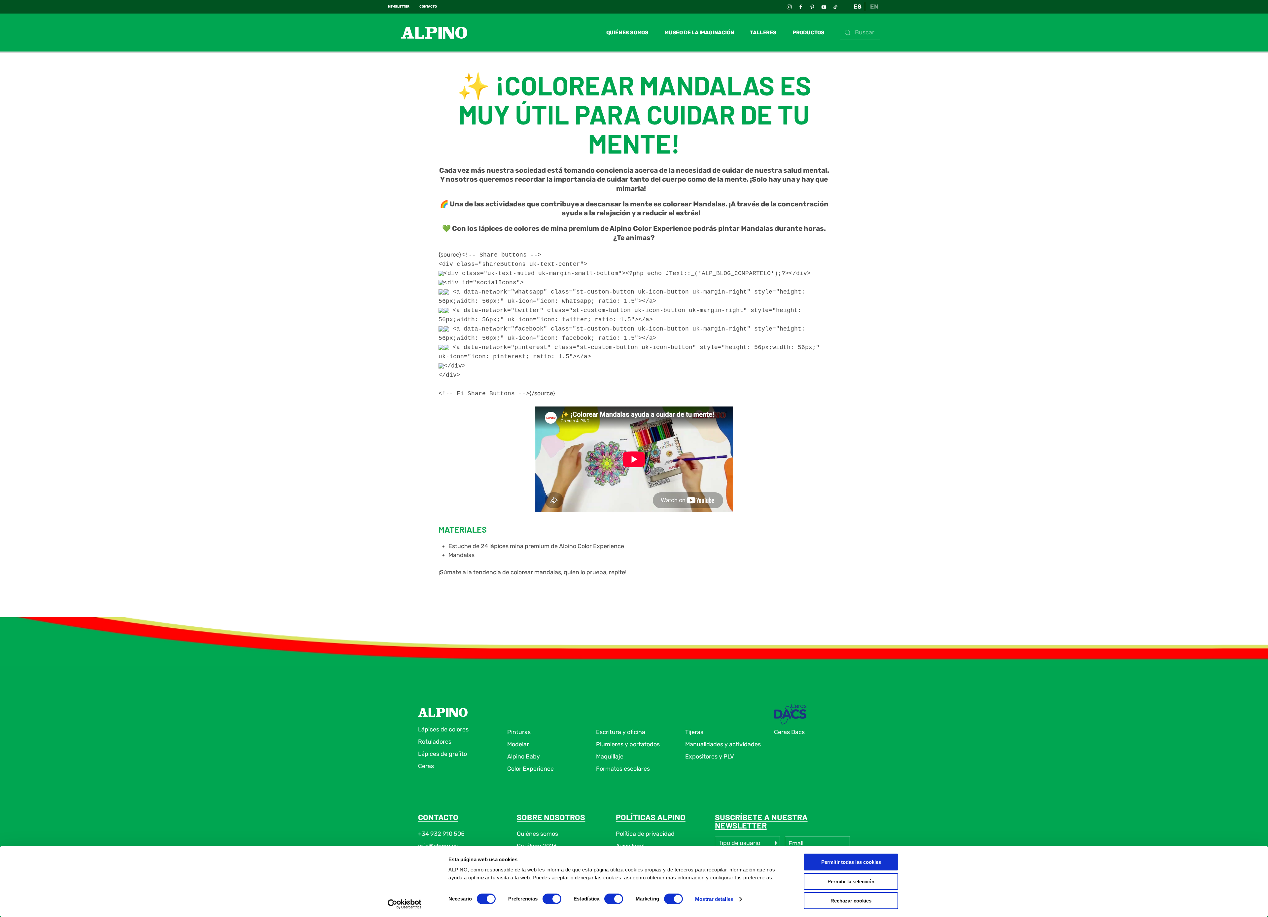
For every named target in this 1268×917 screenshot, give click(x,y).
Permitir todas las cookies (851, 862)
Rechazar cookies (850, 900)
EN (874, 6)
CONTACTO (428, 7)
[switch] (552, 899)
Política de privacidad (645, 833)
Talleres (763, 32)
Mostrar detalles (714, 899)
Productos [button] (808, 32)
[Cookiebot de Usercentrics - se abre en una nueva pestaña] (405, 904)
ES (858, 6)
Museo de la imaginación (699, 32)
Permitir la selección (851, 881)
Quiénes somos (627, 32)
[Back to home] (427, 33)
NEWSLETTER (398, 7)
